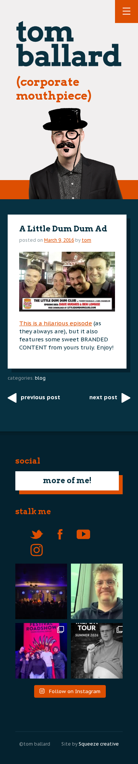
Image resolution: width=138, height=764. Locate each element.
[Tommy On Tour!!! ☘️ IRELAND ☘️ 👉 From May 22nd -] (99, 651)
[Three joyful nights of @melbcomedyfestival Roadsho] (39, 651)
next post (103, 397)
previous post (40, 397)
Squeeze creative (99, 744)
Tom (86, 240)
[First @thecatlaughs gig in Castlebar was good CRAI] (39, 591)
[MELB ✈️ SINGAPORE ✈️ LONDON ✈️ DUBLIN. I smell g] (99, 591)
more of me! (67, 480)
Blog (40, 378)
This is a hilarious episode (55, 323)
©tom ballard (34, 744)
